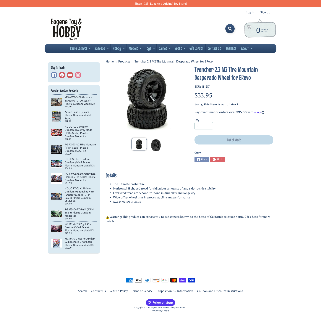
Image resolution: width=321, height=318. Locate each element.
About (247, 49)
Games (165, 49)
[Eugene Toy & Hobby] (66, 29)
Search (82, 291)
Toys (150, 49)
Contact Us (214, 48)
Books (181, 49)
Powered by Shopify (160, 310)
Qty (196, 120)
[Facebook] (54, 75)
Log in (250, 12)
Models (135, 49)
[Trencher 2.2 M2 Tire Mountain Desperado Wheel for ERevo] (139, 144)
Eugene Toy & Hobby (159, 307)
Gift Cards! (196, 48)
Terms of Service (142, 291)
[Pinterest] (62, 75)
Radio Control (81, 49)
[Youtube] (70, 75)
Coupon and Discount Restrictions (220, 291)
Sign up (265, 12)
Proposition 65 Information (174, 291)
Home (110, 61)
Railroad (102, 49)
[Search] (230, 28)
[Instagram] (78, 75)
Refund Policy (118, 291)
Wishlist (231, 48)
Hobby (119, 49)
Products (124, 61)
